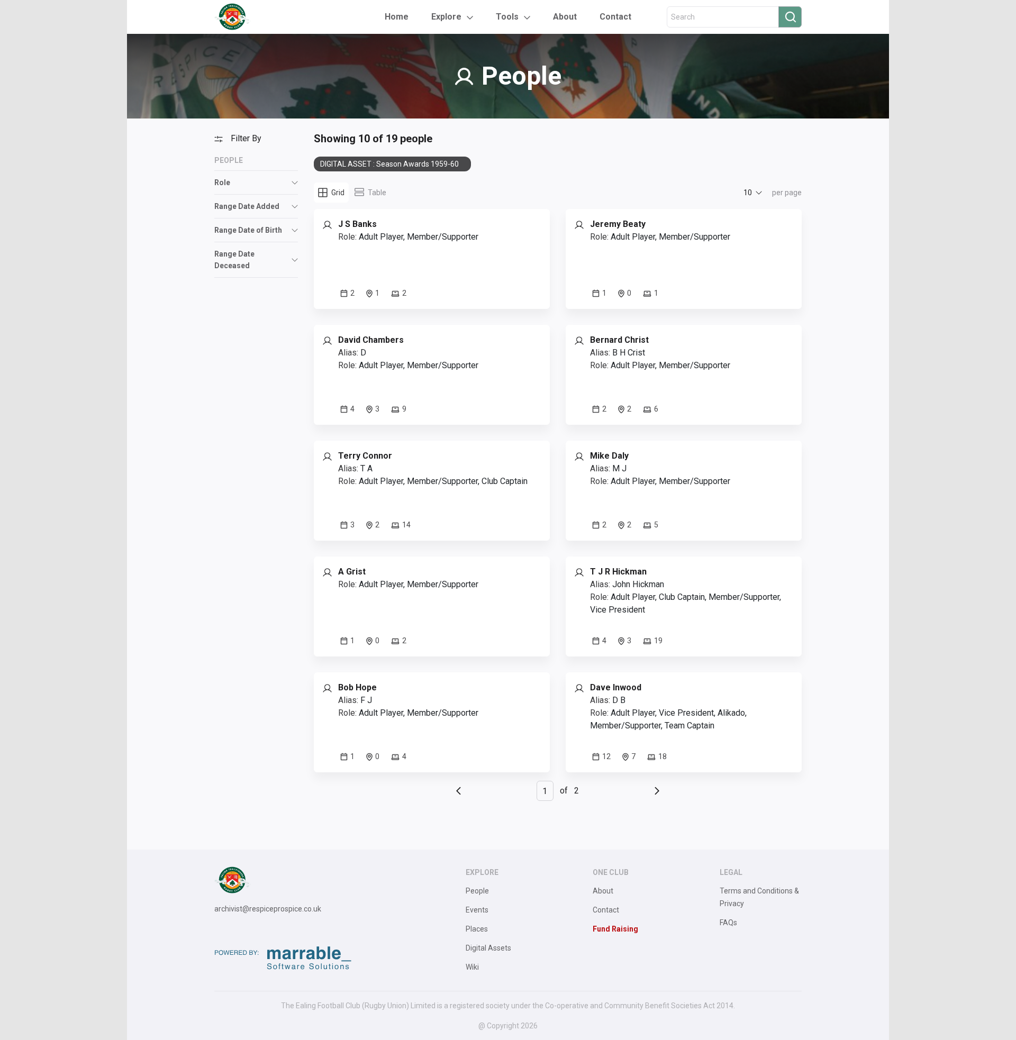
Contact (615, 17)
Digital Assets (488, 948)
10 (747, 192)
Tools (507, 17)
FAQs (728, 922)
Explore (446, 17)
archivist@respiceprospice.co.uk (267, 909)
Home (397, 17)
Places (477, 929)
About (565, 17)
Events (477, 910)
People (477, 891)
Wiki (472, 967)
